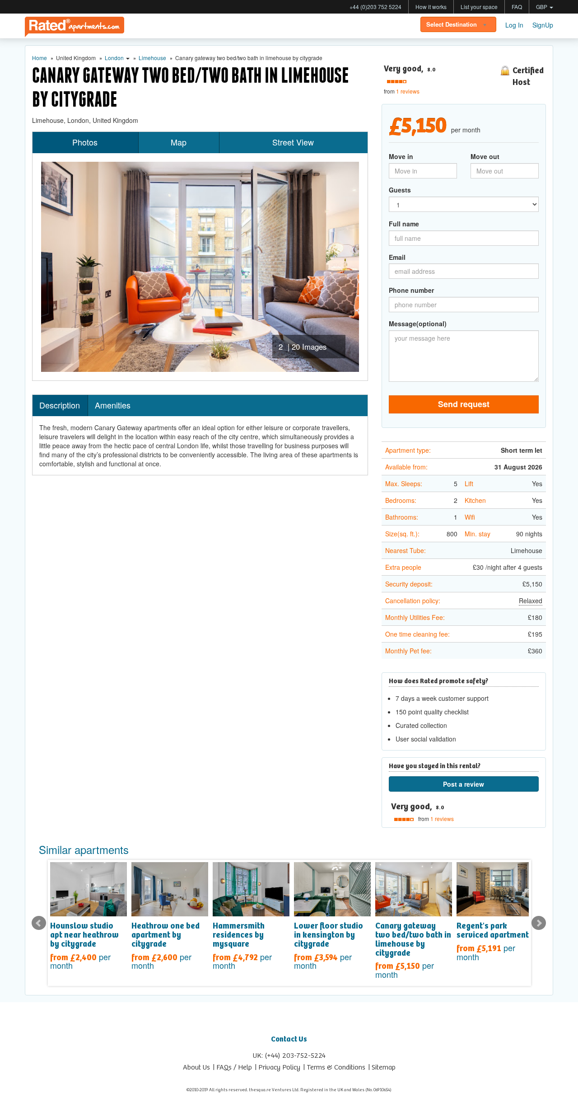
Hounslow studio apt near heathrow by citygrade (84, 935)
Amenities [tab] (113, 405)
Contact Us (289, 1039)
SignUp (542, 24)
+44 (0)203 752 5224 (375, 6)
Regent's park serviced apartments (495, 931)
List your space (479, 6)
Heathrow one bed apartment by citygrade (165, 935)
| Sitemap (382, 1067)
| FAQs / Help (232, 1067)
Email (397, 257)
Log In (514, 24)
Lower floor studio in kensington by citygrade (328, 935)
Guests (400, 189)
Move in (401, 156)
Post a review (463, 783)
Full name (404, 223)
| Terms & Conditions (334, 1067)
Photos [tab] (85, 142)
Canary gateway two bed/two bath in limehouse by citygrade (413, 939)
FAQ (517, 6)
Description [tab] (59, 405)
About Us (196, 1067)
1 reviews (408, 91)
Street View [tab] (293, 142)
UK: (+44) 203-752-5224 (289, 1056)
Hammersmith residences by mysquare (239, 935)
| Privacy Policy (277, 1067)
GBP (542, 6)
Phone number (411, 290)
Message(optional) (418, 323)
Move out (485, 156)
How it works (431, 6)
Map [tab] (178, 142)
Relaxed (530, 600)
